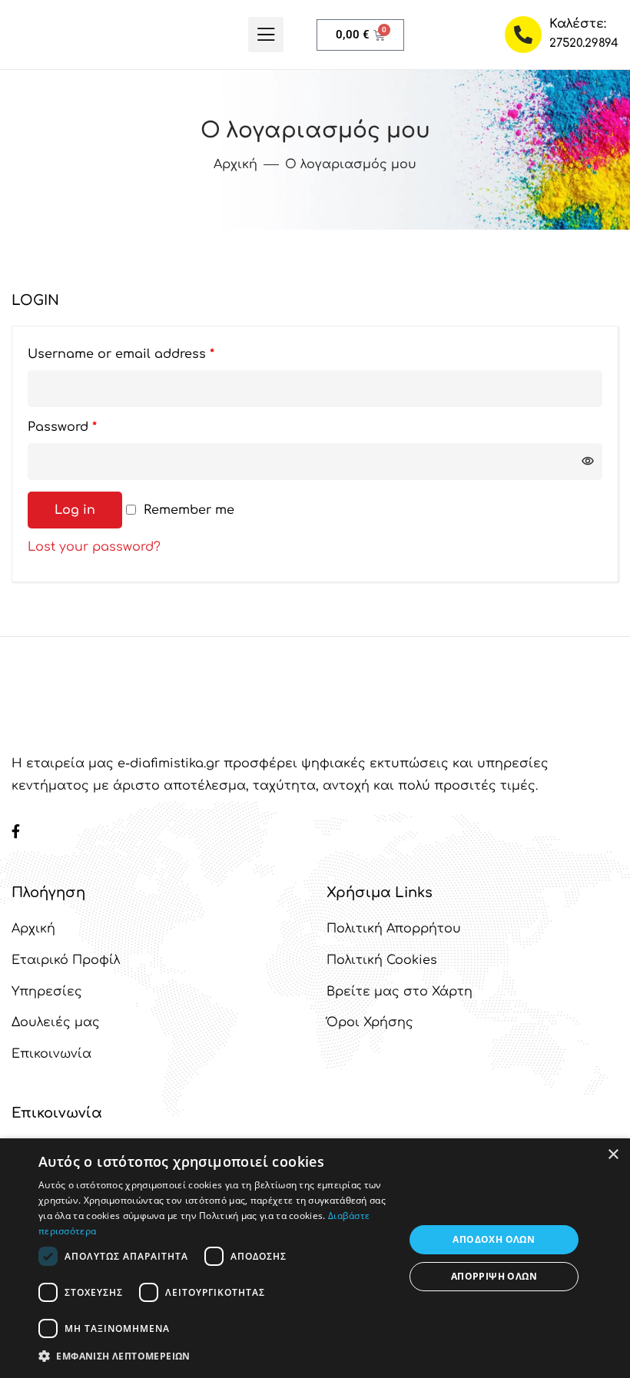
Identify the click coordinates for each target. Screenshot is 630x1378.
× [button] (612, 1155)
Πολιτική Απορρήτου (394, 929)
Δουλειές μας (56, 1022)
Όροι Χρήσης (370, 1022)
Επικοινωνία (51, 1054)
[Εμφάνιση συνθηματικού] (588, 461)
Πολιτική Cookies (382, 960)
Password (90, 424)
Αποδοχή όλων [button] (494, 1239)
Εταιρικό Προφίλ (66, 960)
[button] (215, 1356)
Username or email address (149, 351)
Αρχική (33, 929)
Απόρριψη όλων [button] (494, 1276)
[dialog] (315, 1258)
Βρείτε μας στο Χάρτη (399, 992)
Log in (75, 510)
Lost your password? (94, 547)
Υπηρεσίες (47, 992)
